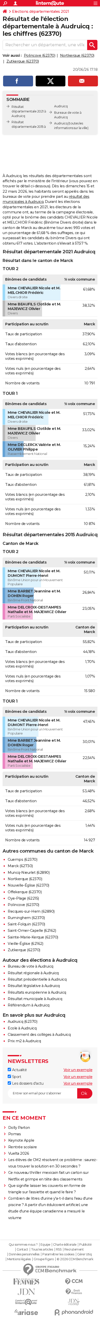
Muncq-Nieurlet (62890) (28, 872)
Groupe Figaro (44, 1259)
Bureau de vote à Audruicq (30, 966)
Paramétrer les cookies (58, 1254)
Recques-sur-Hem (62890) (31, 911)
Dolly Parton (19, 1127)
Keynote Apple (21, 1140)
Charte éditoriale (64, 1244)
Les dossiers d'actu (27, 1083)
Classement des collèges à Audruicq (39, 1034)
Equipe (45, 1244)
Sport (16, 1076)
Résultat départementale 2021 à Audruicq (29, 111)
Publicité (85, 1244)
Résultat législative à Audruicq (34, 985)
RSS (59, 1249)
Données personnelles (24, 1254)
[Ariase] (26, 1312)
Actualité (19, 1070)
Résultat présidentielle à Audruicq (37, 979)
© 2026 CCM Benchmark (75, 1259)
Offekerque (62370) (25, 892)
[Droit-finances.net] (73, 1292)
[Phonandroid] (73, 1312)
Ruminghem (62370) (26, 917)
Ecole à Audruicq (22, 1028)
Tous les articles (42, 1249)
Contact (22, 1249)
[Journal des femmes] (26, 1281)
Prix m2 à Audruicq (24, 1041)
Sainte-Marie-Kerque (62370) (33, 937)
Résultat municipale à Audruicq (35, 998)
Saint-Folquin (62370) (26, 924)
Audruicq (60, 123)
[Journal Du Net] (26, 1292)
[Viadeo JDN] (73, 1302)
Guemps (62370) (22, 859)
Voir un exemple (78, 1070)
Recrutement (74, 1249)
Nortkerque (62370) (77, 55)
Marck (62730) (20, 866)
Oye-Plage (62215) (23, 898)
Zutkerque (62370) (22, 61)
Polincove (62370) (39, 55)
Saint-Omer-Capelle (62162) (32, 930)
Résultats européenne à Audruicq (37, 992)
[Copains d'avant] (26, 1302)
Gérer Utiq (84, 1254)
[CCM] (73, 1281)
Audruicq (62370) (22, 1021)
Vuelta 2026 (18, 1153)
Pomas (14, 1134)
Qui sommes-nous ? (23, 1244)
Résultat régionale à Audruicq (33, 973)
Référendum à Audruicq (28, 1005)
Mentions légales (19, 1259)
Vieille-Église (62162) (25, 943)
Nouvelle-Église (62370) (28, 885)
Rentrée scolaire (22, 1147)
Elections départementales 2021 (40, 11)
